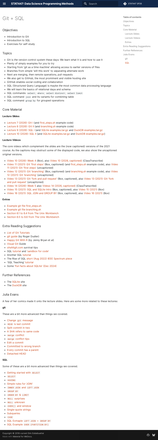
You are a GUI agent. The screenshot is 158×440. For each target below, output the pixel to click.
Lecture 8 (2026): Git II (20, 126)
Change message (20, 320)
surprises (16, 398)
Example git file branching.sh (24, 209)
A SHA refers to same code (23, 331)
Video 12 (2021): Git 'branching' (25, 171)
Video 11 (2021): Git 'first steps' (25, 164)
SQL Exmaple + (28, 420)
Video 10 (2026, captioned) (66, 160)
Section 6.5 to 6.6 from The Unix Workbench (33, 216)
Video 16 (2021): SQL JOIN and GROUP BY (32, 193)
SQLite (16, 281)
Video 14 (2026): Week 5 (21, 185)
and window (19, 405)
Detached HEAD (16, 353)
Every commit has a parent (23, 349)
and (23, 387)
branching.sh (48, 126)
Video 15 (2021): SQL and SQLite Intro (29, 189)
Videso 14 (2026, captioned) (59, 185)
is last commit (19, 324)
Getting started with (23, 372)
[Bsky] (153, 434)
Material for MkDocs (22, 436)
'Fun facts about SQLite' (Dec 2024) (36, 266)
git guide (12, 236)
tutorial (17, 251)
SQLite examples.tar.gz (54, 130)
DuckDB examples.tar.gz (88, 130)
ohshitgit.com (15, 247)
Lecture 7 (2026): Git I (20, 122)
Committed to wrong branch (23, 346)
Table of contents (132, 17)
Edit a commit (15, 342)
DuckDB (17, 285)
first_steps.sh (47, 122)
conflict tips (18, 338)
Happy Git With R (17, 240)
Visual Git (12, 243)
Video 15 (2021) (88, 189)
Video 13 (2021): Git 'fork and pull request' (32, 178)
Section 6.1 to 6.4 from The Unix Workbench (32, 213)
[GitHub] (148, 434)
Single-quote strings (19, 409)
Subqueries (13, 413)
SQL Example (28, 424)
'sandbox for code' (38, 251)
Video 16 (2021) (93, 193)
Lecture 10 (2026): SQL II (21, 133)
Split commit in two (18, 327)
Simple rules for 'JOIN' (20, 383)
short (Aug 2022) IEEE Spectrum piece (49, 258)
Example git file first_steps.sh (24, 205)
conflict (16, 335)
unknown (16, 402)
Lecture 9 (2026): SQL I (21, 130)
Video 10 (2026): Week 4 (21, 160)
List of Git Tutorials (18, 232)
